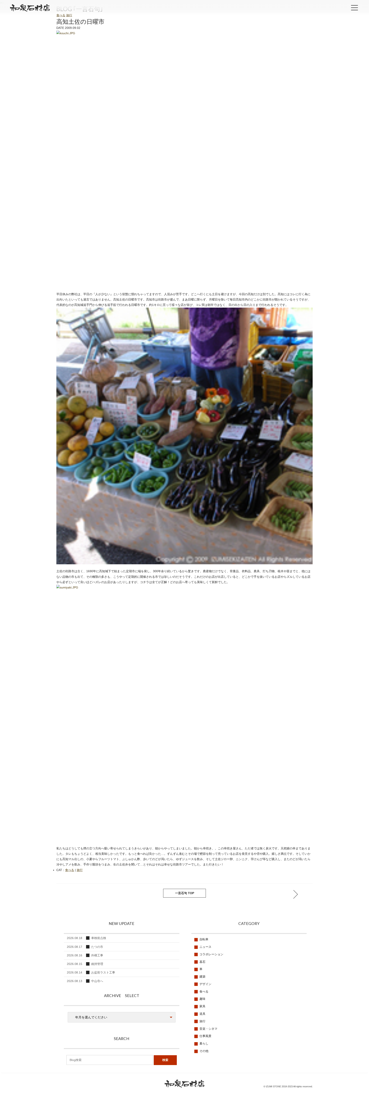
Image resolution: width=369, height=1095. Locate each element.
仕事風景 (205, 1036)
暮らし (203, 1043)
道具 (202, 1013)
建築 (202, 976)
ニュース (205, 946)
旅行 (69, 15)
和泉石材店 (30, 9)
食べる (60, 15)
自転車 (203, 939)
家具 (202, 1006)
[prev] (295, 894)
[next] (73, 894)
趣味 (202, 998)
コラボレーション (211, 954)
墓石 (202, 961)
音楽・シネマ (208, 1028)
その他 (203, 1051)
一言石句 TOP (184, 893)
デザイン (205, 984)
